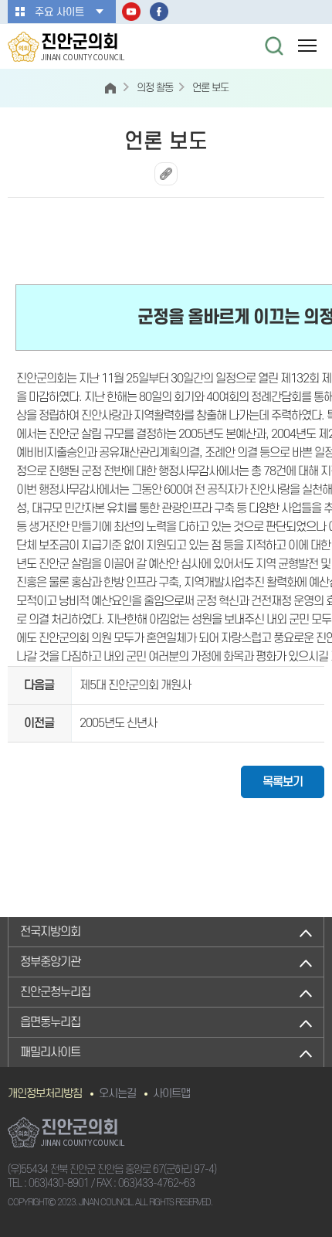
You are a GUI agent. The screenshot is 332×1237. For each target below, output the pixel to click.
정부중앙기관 (50, 962)
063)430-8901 (59, 1183)
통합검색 (274, 45)
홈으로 (110, 88)
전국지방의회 (50, 932)
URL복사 (166, 173)
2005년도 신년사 (118, 723)
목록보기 (283, 782)
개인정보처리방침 (45, 1093)
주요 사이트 (59, 12)
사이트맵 (171, 1093)
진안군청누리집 (55, 992)
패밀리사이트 (50, 1052)
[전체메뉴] (307, 45)
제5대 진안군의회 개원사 (135, 685)
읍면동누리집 (50, 1022)
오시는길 (117, 1093)
